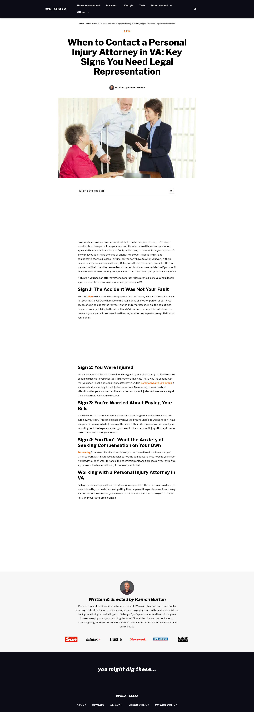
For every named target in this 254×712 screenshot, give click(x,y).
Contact (98, 705)
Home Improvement (88, 5)
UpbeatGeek (56, 9)
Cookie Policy (138, 705)
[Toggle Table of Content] (170, 191)
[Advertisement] (127, 218)
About (81, 705)
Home (81, 23)
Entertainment (159, 5)
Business (111, 5)
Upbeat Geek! (127, 695)
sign (90, 296)
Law (88, 23)
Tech (142, 5)
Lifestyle (128, 5)
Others (81, 12)
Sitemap (116, 705)
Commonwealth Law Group (156, 383)
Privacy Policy (166, 705)
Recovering (84, 452)
